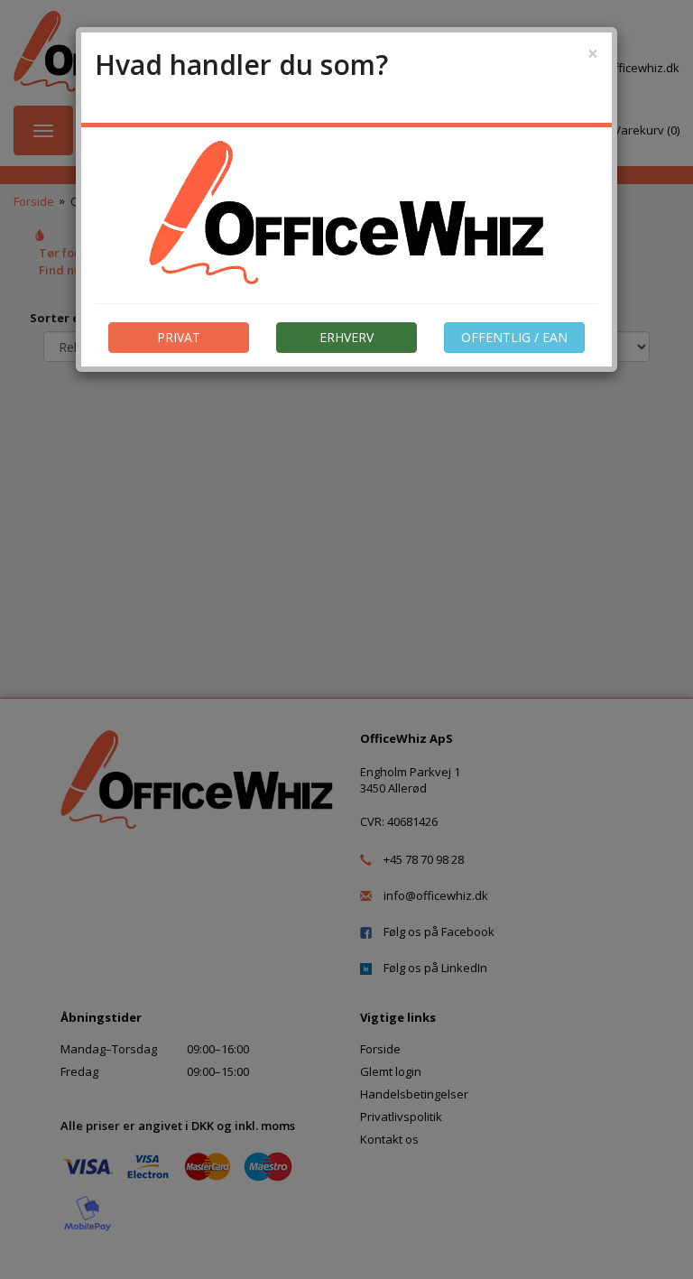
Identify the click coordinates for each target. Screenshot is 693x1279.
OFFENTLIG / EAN (514, 337)
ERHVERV (346, 337)
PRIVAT (178, 337)
